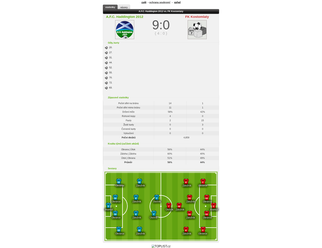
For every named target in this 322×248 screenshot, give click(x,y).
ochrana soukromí (159, 2)
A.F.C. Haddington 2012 (124, 17)
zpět (143, 2)
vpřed (177, 2)
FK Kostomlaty (197, 17)
